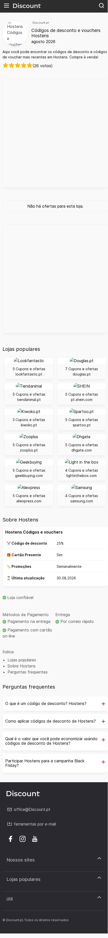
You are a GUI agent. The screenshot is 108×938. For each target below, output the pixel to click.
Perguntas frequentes (28, 671)
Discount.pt (41, 22)
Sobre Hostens (22, 665)
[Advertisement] (54, 133)
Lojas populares (22, 659)
